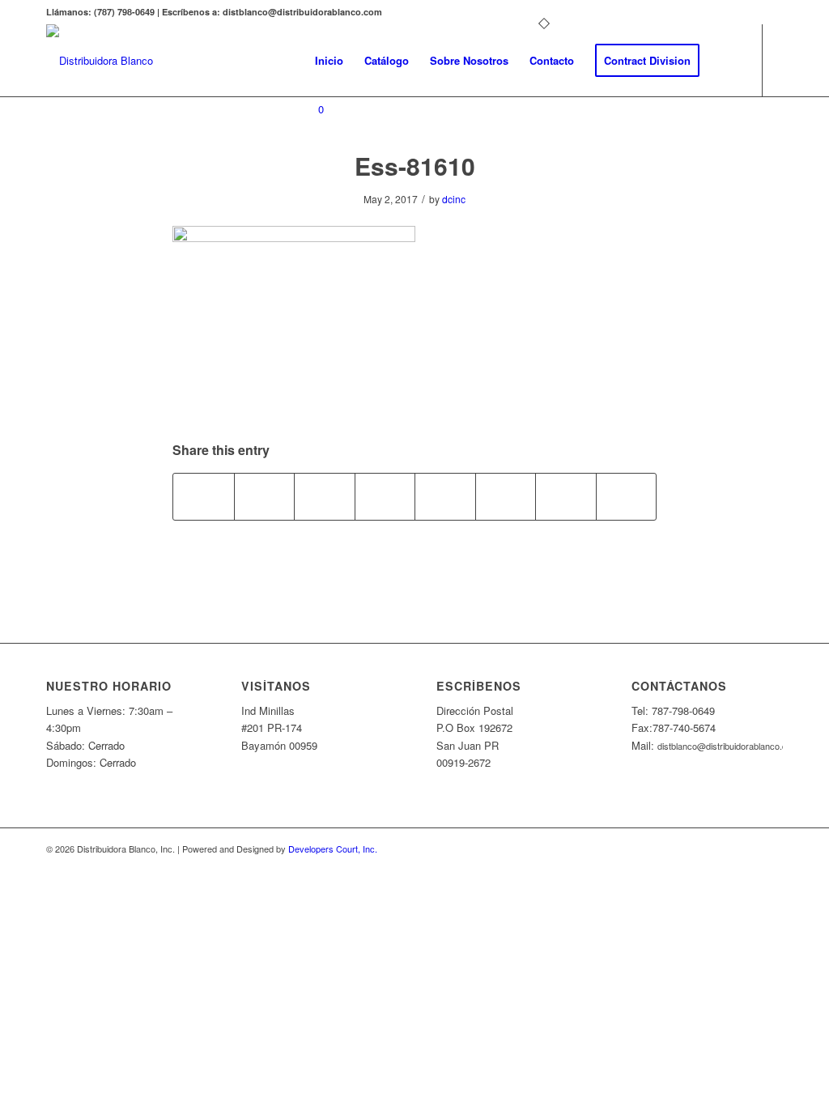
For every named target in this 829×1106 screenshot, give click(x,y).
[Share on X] (265, 496)
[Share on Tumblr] (445, 496)
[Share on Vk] (506, 496)
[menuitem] (329, 60)
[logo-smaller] (99, 60)
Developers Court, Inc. (332, 848)
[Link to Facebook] (309, 174)
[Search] (726, 60)
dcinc (454, 199)
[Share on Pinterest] (325, 496)
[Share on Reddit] (566, 496)
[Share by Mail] (627, 496)
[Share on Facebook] (203, 496)
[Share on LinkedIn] (385, 496)
